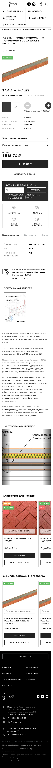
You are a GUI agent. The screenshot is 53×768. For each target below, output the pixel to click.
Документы (30, 235)
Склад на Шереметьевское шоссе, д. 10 (21, 729)
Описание (46, 235)
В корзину (25, 164)
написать (36, 11)
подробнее (19, 555)
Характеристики (11, 235)
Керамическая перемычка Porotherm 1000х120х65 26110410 (18, 621)
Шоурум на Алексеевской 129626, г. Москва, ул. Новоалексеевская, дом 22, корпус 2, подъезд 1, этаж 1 (21, 710)
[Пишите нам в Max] (33, 4)
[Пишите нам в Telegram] (29, 4)
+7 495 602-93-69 (14, 11)
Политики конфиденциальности (20, 197)
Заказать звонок (11, 18)
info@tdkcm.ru (13, 722)
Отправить (34, 190)
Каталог (23, 656)
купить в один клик (20, 562)
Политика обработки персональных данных (21, 745)
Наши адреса (38, 18)
